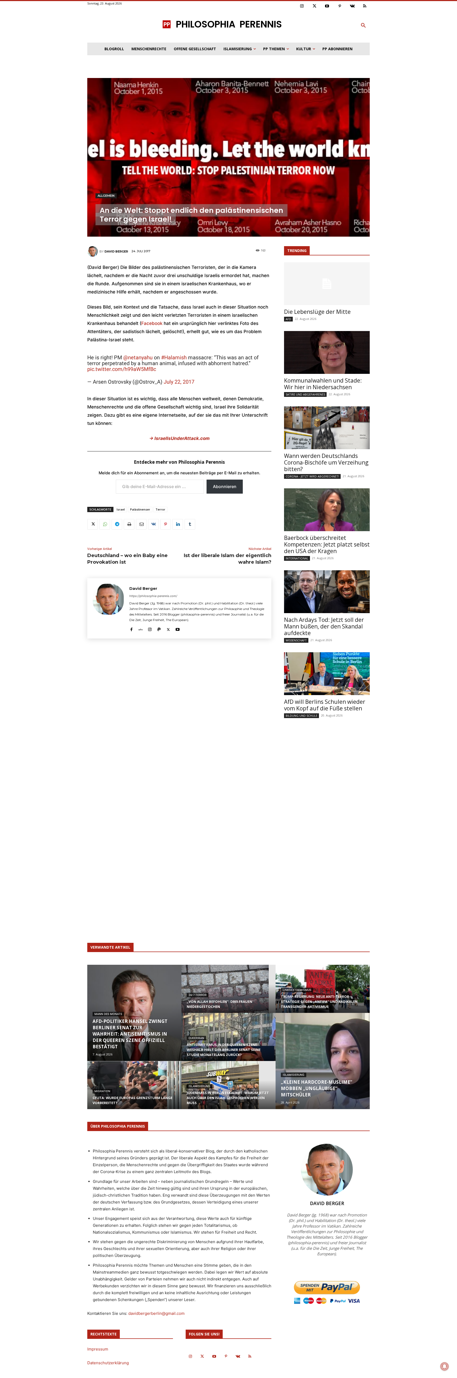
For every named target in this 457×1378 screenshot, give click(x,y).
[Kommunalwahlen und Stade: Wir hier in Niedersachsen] (327, 352)
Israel (121, 509)
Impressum (97, 1349)
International (297, 558)
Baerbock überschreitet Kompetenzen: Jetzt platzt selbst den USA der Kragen (327, 544)
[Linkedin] (177, 524)
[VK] (153, 524)
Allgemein (106, 195)
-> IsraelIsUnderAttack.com (179, 438)
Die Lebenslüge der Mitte (317, 311)
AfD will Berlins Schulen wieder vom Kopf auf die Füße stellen (324, 705)
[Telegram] (117, 524)
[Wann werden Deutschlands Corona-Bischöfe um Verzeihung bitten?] (327, 427)
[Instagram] (302, 6)
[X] (92, 524)
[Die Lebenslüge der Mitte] (327, 283)
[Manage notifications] (444, 1366)
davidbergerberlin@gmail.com (156, 1313)
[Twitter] (315, 6)
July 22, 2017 (179, 382)
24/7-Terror (198, 995)
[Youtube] (327, 6)
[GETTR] (141, 628)
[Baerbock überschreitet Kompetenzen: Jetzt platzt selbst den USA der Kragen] (327, 509)
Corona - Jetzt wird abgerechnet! (312, 476)
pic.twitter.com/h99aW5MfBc (121, 369)
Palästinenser (140, 509)
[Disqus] (179, 720)
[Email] (141, 524)
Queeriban (196, 1038)
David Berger (116, 251)
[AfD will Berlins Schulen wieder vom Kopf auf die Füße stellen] (327, 673)
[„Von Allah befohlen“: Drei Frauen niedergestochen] (228, 994)
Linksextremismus (297, 990)
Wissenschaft (296, 640)
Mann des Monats (108, 1014)
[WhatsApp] (104, 524)
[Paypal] (159, 628)
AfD (288, 319)
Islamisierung (199, 1086)
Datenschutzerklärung (108, 1362)
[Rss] (365, 6)
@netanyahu (138, 357)
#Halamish (174, 357)
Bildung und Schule (301, 716)
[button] (363, 25)
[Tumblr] (190, 524)
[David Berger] (93, 251)
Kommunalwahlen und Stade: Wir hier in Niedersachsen (323, 384)
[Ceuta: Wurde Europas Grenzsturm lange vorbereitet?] (134, 1090)
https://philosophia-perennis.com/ (153, 596)
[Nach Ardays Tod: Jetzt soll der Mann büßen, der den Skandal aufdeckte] (327, 591)
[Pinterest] (340, 6)
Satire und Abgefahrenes (305, 394)
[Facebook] (131, 628)
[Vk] (352, 6)
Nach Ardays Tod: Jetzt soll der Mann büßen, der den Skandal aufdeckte (324, 626)
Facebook (152, 323)
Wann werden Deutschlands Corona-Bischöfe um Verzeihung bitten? (326, 462)
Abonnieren (224, 486)
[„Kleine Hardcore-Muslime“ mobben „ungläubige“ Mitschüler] (323, 1061)
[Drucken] (129, 524)
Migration (102, 1091)
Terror (160, 509)
